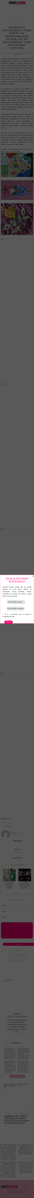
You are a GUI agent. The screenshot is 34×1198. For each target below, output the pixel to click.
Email (4, 608)
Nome (4, 602)
